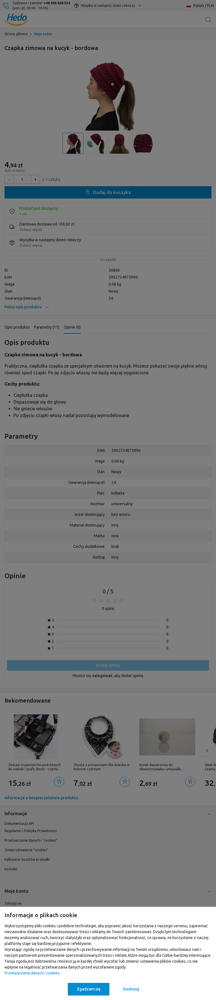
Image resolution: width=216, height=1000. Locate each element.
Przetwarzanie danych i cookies (32, 973)
